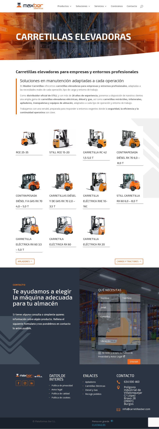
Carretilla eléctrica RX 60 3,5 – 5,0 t (29, 244)
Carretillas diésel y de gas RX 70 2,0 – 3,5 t (62, 201)
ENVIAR (134, 361)
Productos (63, 6)
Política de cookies (61, 397)
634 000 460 (131, 382)
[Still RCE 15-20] (62, 138)
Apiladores (90, 381)
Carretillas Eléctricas (95, 385)
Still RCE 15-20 (59, 152)
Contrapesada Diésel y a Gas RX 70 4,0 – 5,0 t (29, 201)
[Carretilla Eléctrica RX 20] (96, 225)
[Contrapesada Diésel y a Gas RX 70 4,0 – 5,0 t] (29, 182)
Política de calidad (61, 393)
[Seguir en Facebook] (18, 383)
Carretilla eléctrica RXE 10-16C (95, 201)
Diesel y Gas (91, 389)
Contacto (132, 6)
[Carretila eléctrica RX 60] (62, 225)
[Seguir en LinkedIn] (31, 383)
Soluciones (81, 6)
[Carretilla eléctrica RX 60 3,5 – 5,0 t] (29, 225)
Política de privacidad (62, 385)
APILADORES (24, 261)
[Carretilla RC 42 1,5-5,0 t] (96, 138)
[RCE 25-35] (29, 138)
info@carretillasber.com (136, 409)
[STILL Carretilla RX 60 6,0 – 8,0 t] (130, 182)
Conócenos (117, 6)
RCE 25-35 (22, 152)
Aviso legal (57, 389)
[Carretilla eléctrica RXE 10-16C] (96, 182)
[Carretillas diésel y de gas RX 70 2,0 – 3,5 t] (62, 182)
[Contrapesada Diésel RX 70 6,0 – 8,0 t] (130, 138)
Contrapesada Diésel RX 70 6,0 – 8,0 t (128, 157)
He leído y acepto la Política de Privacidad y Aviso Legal (115, 354)
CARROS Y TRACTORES (128, 261)
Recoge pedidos (93, 393)
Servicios (99, 6)
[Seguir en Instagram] (25, 383)
